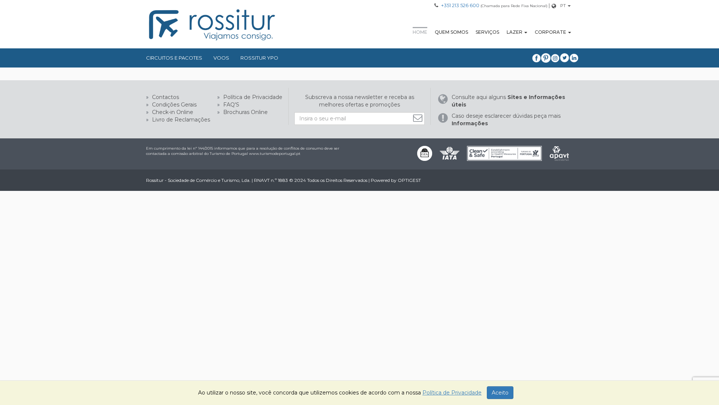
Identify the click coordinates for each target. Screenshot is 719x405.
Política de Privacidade (252, 97)
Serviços (487, 32)
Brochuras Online (245, 112)
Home (420, 32)
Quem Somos (451, 32)
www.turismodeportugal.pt (274, 153)
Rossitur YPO (259, 58)
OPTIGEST (409, 180)
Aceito (500, 392)
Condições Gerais (174, 104)
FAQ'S (230, 104)
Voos (221, 58)
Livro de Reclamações (180, 119)
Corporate (550, 32)
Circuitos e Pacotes (174, 58)
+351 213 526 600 (460, 5)
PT (563, 5)
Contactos (165, 97)
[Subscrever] (418, 118)
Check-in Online (172, 112)
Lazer (514, 32)
